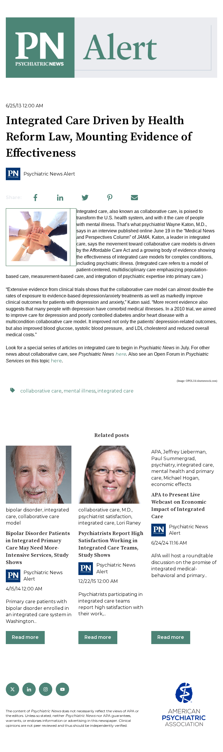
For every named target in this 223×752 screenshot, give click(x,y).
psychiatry (163, 465)
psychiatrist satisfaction (104, 516)
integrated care (116, 391)
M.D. (127, 510)
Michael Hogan (180, 478)
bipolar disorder (24, 510)
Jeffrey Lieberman (184, 452)
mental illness (80, 391)
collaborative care (41, 391)
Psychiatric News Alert (49, 174)
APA (156, 452)
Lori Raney (128, 523)
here (56, 361)
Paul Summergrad (173, 458)
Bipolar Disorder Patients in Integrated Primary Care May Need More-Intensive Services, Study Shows (38, 548)
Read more (25, 637)
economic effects (171, 484)
